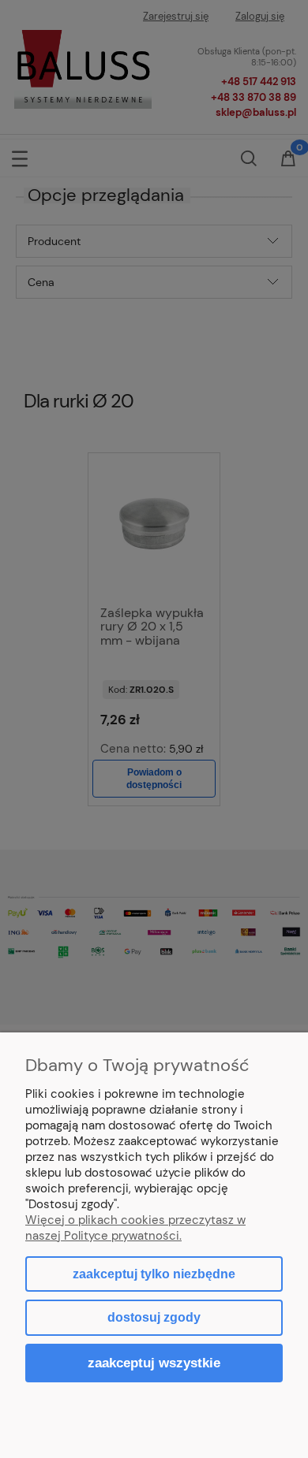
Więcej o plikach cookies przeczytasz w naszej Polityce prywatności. (135, 1228)
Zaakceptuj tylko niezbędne (154, 1274)
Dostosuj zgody (154, 1317)
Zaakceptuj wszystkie (154, 1363)
